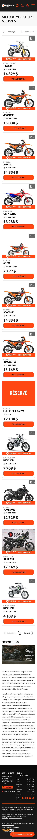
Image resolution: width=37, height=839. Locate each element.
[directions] (28, 6)
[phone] (22, 6)
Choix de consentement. (15, 818)
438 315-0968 (10, 791)
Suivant (27, 633)
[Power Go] (18, 830)
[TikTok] (33, 798)
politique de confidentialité (9, 816)
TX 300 (7, 65)
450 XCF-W (9, 361)
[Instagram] (26, 798)
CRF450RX (9, 213)
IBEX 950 (8, 559)
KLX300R (8, 460)
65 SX (6, 263)
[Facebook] (23, 798)
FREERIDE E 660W (13, 411)
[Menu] (33, 6)
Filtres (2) (11, 32)
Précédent (11, 633)
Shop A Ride (15, 827)
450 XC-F (8, 115)
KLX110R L (9, 608)
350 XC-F (8, 312)
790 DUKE (9, 509)
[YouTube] (30, 798)
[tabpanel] (25, 786)
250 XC (7, 164)
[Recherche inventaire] (17, 6)
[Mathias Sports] (8, 5)
